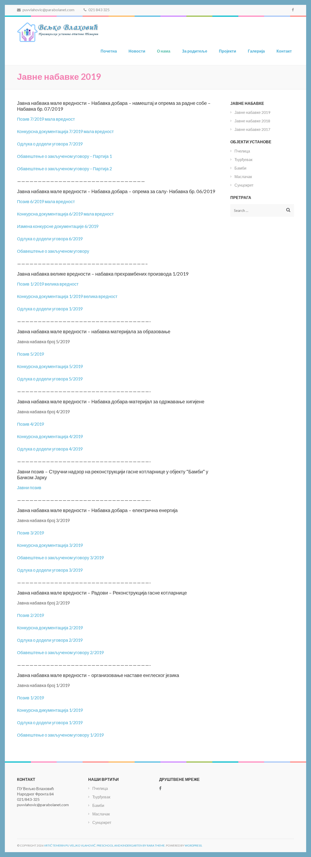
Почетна (109, 51)
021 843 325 (99, 9)
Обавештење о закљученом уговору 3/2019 (60, 557)
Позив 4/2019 (30, 424)
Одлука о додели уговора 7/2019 (50, 143)
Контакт (284, 51)
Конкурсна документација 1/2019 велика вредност (67, 296)
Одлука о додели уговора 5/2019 (50, 378)
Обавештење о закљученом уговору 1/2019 (60, 735)
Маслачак (243, 176)
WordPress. (193, 845)
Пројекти (227, 51)
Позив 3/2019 (30, 532)
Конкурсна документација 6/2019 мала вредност (65, 214)
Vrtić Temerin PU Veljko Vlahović (69, 845)
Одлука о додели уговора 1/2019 (50, 308)
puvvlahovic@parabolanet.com (48, 9)
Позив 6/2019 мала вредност (46, 201)
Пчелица (242, 151)
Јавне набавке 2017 (252, 129)
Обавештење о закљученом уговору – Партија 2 (64, 168)
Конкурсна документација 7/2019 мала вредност (65, 131)
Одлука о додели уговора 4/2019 (50, 448)
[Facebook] (293, 10)
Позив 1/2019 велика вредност (47, 284)
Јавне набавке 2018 (252, 120)
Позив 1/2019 (30, 697)
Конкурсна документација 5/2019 (50, 366)
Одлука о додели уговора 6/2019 (50, 238)
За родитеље (194, 51)
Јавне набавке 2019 (252, 112)
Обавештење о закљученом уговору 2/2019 (60, 652)
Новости (137, 51)
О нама (163, 51)
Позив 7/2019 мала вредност (46, 119)
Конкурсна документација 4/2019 (50, 436)
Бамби (240, 168)
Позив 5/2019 (30, 354)
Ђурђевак (243, 159)
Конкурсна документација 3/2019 (50, 545)
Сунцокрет (243, 185)
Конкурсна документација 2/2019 (50, 627)
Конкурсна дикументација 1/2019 (50, 710)
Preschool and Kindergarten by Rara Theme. (131, 845)
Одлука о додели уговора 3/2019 (50, 570)
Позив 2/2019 (30, 615)
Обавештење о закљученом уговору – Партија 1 (64, 156)
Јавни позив (29, 487)
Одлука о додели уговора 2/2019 (50, 640)
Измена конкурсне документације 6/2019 (57, 226)
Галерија (256, 51)
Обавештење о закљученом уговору (53, 251)
